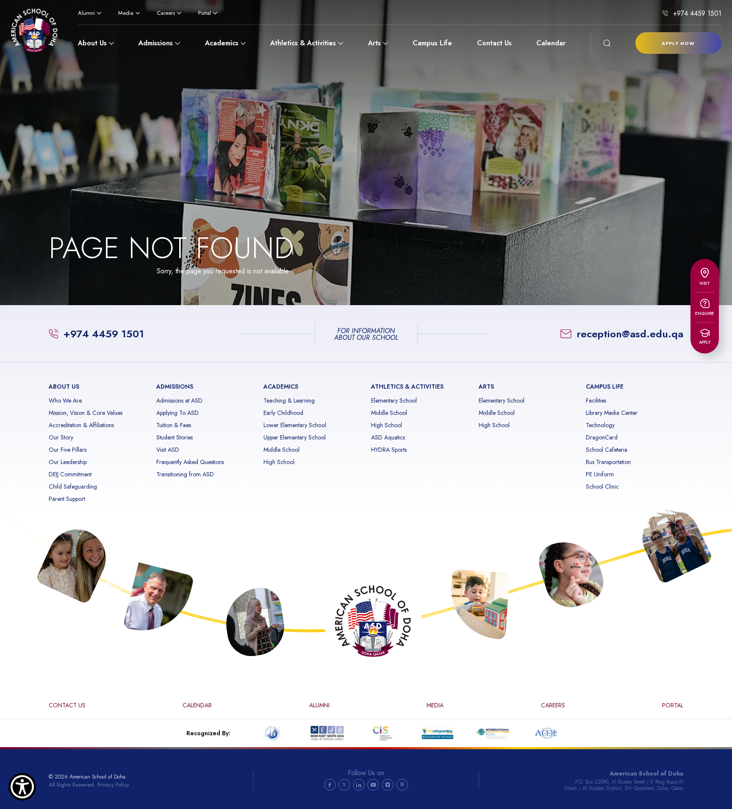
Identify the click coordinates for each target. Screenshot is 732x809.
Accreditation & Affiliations (81, 425)
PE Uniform (600, 474)
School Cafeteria (606, 449)
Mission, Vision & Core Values (85, 413)
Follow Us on (366, 773)
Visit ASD (167, 449)
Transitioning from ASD (185, 474)
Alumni (86, 13)
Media (125, 13)
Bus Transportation (608, 462)
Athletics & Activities (303, 43)
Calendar (551, 43)
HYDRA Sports (389, 449)
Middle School (281, 449)
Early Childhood (283, 413)
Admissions (156, 43)
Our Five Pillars (67, 449)
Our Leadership (68, 462)
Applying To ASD (177, 413)
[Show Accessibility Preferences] (22, 787)
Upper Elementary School (294, 437)
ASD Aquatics (388, 437)
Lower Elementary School (294, 425)
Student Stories (174, 437)
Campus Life (432, 43)
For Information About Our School (366, 334)
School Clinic (602, 486)
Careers (166, 13)
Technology (600, 425)
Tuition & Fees (173, 425)
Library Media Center (612, 413)
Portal (204, 13)
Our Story (61, 437)
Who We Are (65, 400)
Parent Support (67, 499)
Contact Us (494, 43)
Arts (374, 43)
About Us (92, 43)
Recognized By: (208, 733)
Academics (221, 43)
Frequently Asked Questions (190, 462)
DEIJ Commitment (70, 474)
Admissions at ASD (179, 400)
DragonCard (602, 437)
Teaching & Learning (289, 400)
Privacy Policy (113, 785)
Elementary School (394, 400)
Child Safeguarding (73, 486)
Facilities (596, 400)
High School (278, 462)
